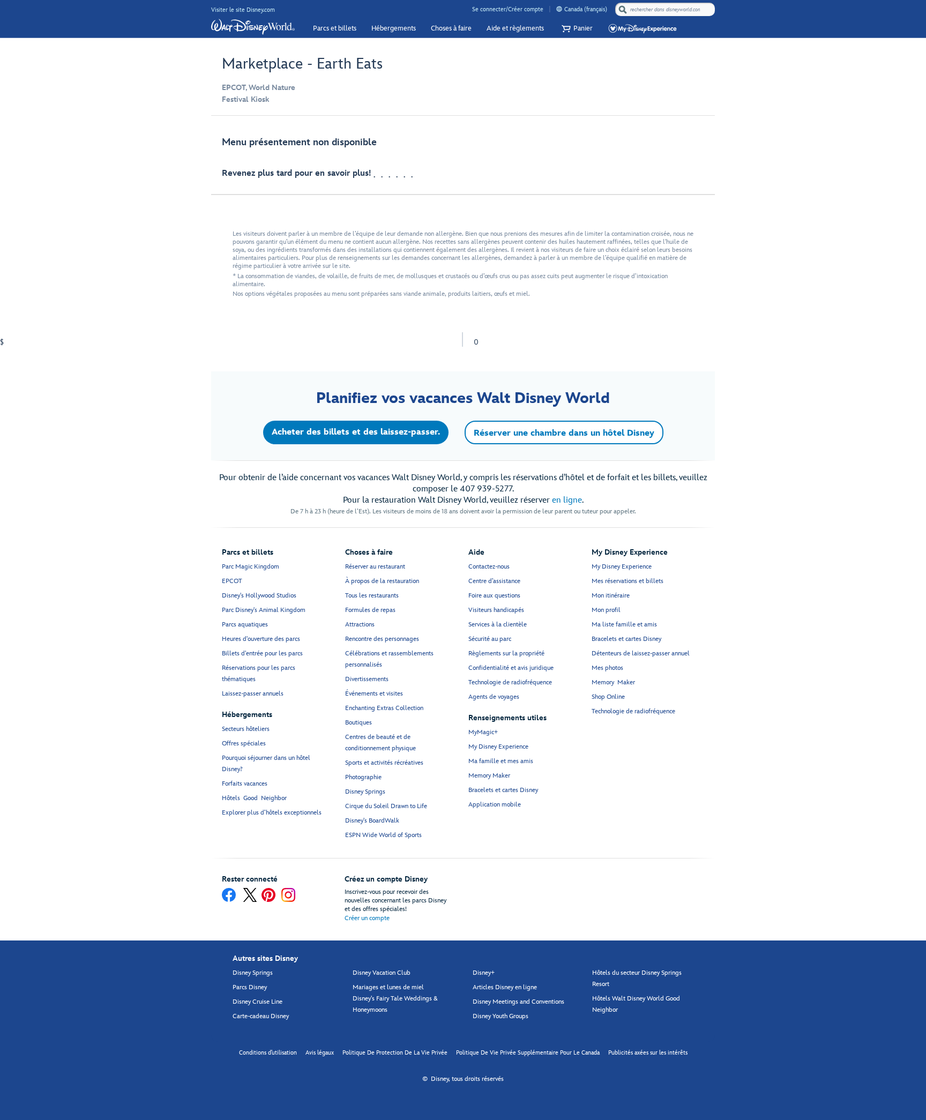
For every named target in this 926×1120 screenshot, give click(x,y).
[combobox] (666, 9)
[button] (576, 28)
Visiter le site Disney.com (243, 9)
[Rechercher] (622, 9)
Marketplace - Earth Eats (302, 64)
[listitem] (463, 160)
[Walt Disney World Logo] (253, 26)
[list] (463, 160)
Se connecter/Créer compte (507, 9)
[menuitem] (559, 9)
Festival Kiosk (245, 99)
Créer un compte (367, 918)
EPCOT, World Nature (258, 87)
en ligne (567, 500)
